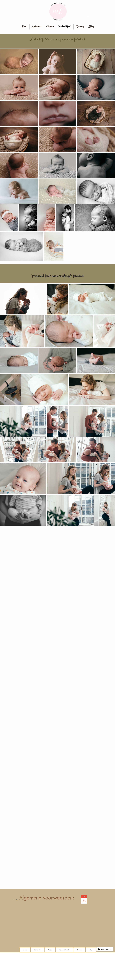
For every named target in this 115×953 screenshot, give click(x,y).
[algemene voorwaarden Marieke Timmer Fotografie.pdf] (84, 899)
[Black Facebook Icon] (13, 899)
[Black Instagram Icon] (17, 899)
